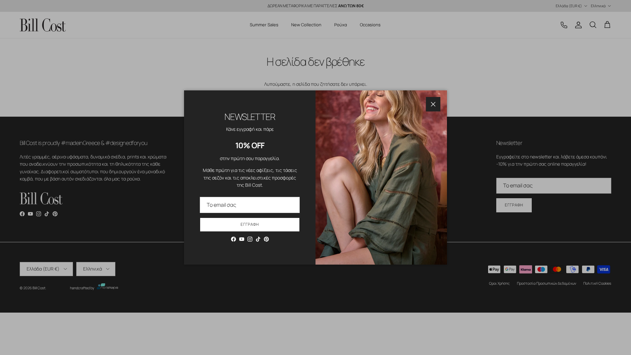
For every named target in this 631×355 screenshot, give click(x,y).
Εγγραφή (250, 224)
